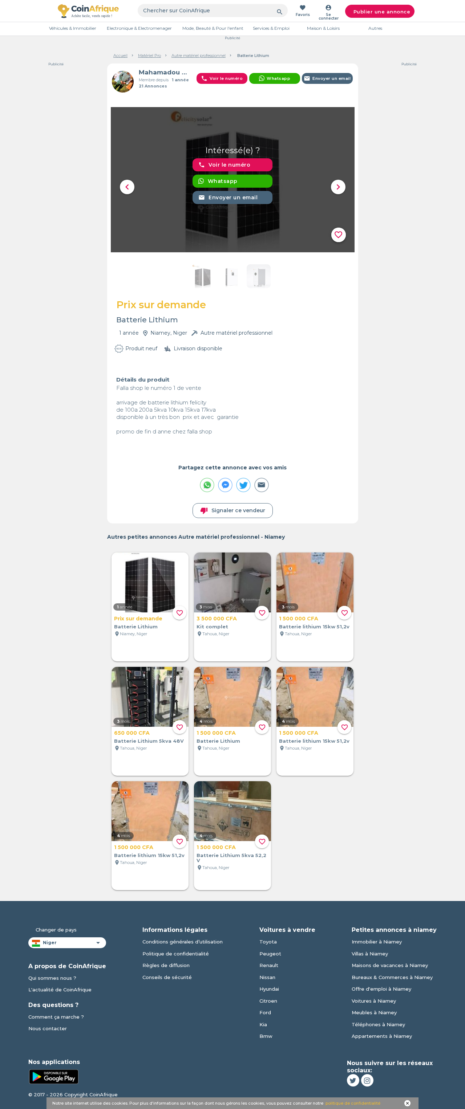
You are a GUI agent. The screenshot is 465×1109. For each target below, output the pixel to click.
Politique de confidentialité (175, 954)
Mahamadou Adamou (165, 72)
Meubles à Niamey (374, 1012)
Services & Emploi (271, 28)
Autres (375, 28)
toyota (268, 942)
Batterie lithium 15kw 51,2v (314, 626)
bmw (265, 1036)
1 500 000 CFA (298, 618)
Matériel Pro (149, 55)
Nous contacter (47, 1028)
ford (265, 1012)
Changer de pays (56, 930)
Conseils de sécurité (167, 977)
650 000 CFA (132, 733)
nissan (267, 977)
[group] (233, 179)
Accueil (120, 55)
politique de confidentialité (353, 1103)
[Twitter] (353, 1080)
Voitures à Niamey (374, 1001)
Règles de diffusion (166, 965)
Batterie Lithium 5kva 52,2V (231, 858)
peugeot (270, 954)
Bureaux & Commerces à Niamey (392, 977)
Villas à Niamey (370, 954)
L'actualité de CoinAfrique (60, 989)
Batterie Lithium (136, 626)
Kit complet (212, 626)
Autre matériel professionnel (198, 55)
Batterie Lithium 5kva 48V (149, 740)
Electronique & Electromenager (139, 28)
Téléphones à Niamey (378, 1024)
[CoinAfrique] (88, 11)
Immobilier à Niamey (377, 942)
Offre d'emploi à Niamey (381, 989)
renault (268, 965)
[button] (127, 187)
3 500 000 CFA (217, 618)
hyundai (269, 989)
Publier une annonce (382, 12)
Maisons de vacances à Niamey (390, 965)
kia (263, 1024)
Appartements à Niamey (382, 1036)
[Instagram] (367, 1080)
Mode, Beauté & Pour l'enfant (212, 28)
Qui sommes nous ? (52, 978)
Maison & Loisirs (323, 28)
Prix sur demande (138, 618)
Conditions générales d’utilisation (182, 942)
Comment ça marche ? (56, 1017)
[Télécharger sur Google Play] (53, 1076)
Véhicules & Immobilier (72, 28)
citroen (268, 1001)
